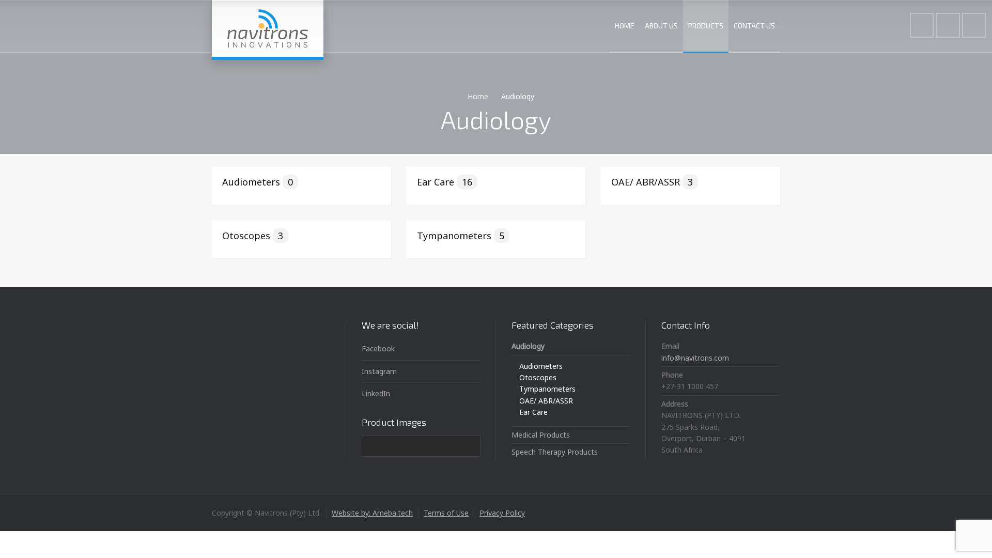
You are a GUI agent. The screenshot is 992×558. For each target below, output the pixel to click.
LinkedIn (376, 393)
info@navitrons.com (695, 358)
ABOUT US (661, 25)
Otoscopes (252, 235)
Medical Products (541, 435)
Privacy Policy (502, 513)
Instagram (379, 371)
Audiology (528, 346)
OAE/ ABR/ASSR (652, 182)
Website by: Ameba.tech (372, 513)
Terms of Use (446, 513)
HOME (624, 25)
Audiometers (257, 182)
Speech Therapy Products (555, 452)
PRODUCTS (705, 25)
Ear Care (444, 182)
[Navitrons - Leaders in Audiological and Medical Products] (267, 28)
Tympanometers (460, 235)
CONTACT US (754, 25)
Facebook (378, 348)
